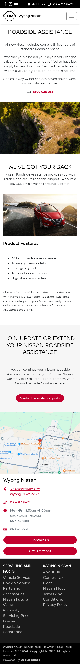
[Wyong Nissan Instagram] (11, 4)
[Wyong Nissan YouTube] (17, 4)
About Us (51, 572)
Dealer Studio (30, 660)
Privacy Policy (55, 605)
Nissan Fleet (54, 588)
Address (38, 4)
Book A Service (16, 583)
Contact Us (40, 540)
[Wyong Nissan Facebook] (6, 4)
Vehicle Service (16, 577)
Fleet (47, 583)
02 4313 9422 (63, 4)
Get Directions (40, 551)
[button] (71, 16)
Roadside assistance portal (40, 398)
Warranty (11, 610)
